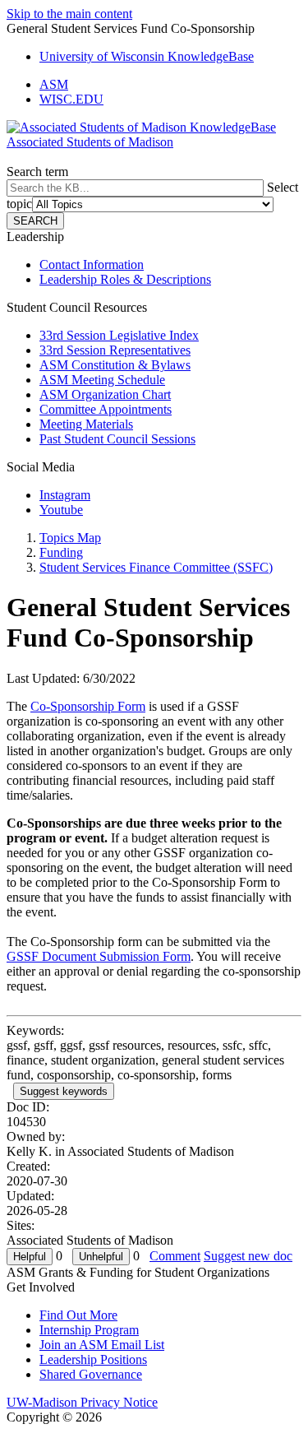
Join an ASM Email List (101, 1345)
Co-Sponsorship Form (87, 706)
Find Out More (78, 1315)
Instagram (64, 495)
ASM (53, 84)
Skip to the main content (69, 14)
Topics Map (70, 538)
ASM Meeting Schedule (102, 380)
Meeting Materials (86, 424)
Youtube (61, 510)
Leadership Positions (93, 1359)
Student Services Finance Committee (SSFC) (156, 567)
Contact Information (91, 264)
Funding (61, 552)
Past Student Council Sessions (117, 439)
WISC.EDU (71, 99)
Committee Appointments (105, 409)
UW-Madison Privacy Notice (82, 1402)
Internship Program (89, 1330)
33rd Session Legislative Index (119, 335)
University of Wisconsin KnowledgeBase (146, 56)
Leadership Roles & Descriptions (125, 279)
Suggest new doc (248, 1256)
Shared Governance (90, 1374)
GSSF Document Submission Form (99, 956)
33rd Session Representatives (115, 350)
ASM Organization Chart (105, 394)
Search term (37, 172)
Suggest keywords (64, 1091)
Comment (174, 1256)
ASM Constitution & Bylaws (115, 365)
